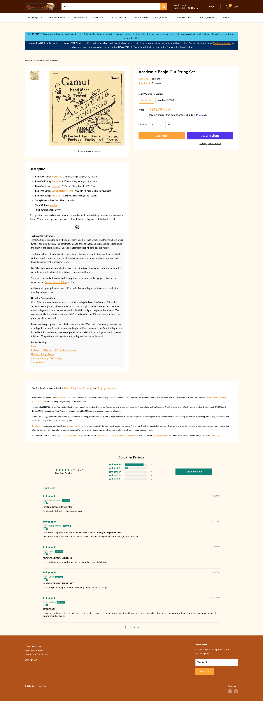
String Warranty (84, 388)
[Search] (163, 6)
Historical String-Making (42, 354)
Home (226, 17)
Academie (143, 79)
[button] (115, 464)
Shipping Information (107, 388)
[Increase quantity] (169, 124)
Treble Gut (56, 176)
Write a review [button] (194, 471)
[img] (49, 496)
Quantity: (143, 124)
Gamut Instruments (56, 17)
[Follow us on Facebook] (230, 691)
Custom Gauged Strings (56, 282)
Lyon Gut (56, 186)
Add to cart (161, 135)
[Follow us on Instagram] (236, 691)
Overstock (98, 17)
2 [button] (130, 627)
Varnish (53, 205)
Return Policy (70, 388)
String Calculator (119, 17)
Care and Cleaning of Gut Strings (46, 358)
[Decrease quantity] (152, 124)
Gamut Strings (31, 17)
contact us (215, 435)
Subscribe (204, 671)
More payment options (210, 143)
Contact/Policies (206, 17)
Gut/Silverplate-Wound (62, 190)
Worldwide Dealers (185, 17)
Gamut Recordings (141, 17)
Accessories (79, 17)
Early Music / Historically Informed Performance (53, 350)
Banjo (34, 346)
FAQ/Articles (161, 17)
